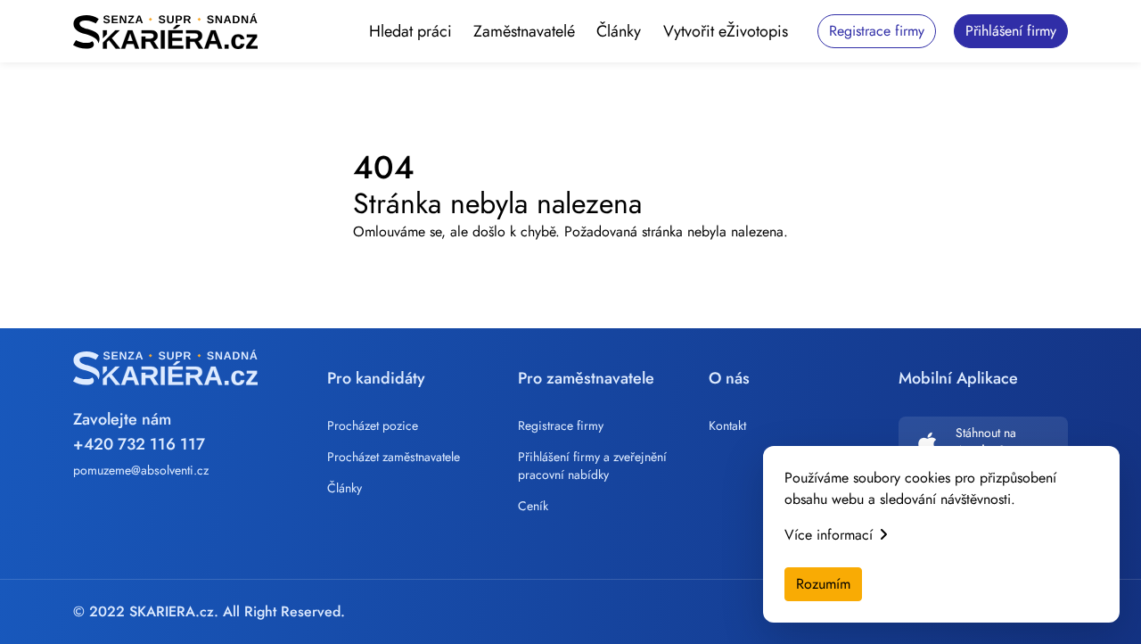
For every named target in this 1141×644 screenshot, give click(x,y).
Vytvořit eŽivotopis (725, 31)
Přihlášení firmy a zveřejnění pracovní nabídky (592, 465)
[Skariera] (165, 31)
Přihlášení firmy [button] (1010, 31)
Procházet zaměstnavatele (393, 457)
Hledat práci (410, 31)
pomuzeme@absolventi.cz (141, 470)
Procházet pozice (372, 425)
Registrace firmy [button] (876, 31)
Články (618, 31)
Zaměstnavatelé (524, 31)
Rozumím (823, 584)
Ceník (533, 506)
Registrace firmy (560, 425)
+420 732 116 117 (139, 444)
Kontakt (727, 425)
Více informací (828, 534)
